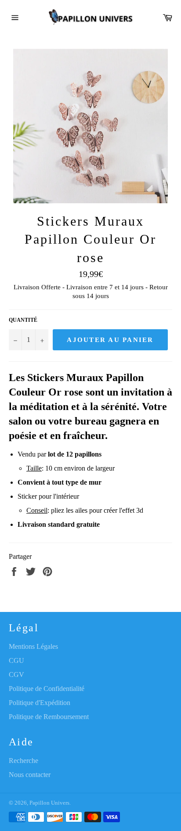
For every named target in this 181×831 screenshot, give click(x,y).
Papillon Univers (49, 803)
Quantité (23, 320)
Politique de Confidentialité (46, 688)
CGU (16, 660)
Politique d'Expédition (39, 702)
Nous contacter (30, 774)
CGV (16, 674)
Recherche (23, 760)
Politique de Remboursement (49, 716)
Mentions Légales (33, 646)
